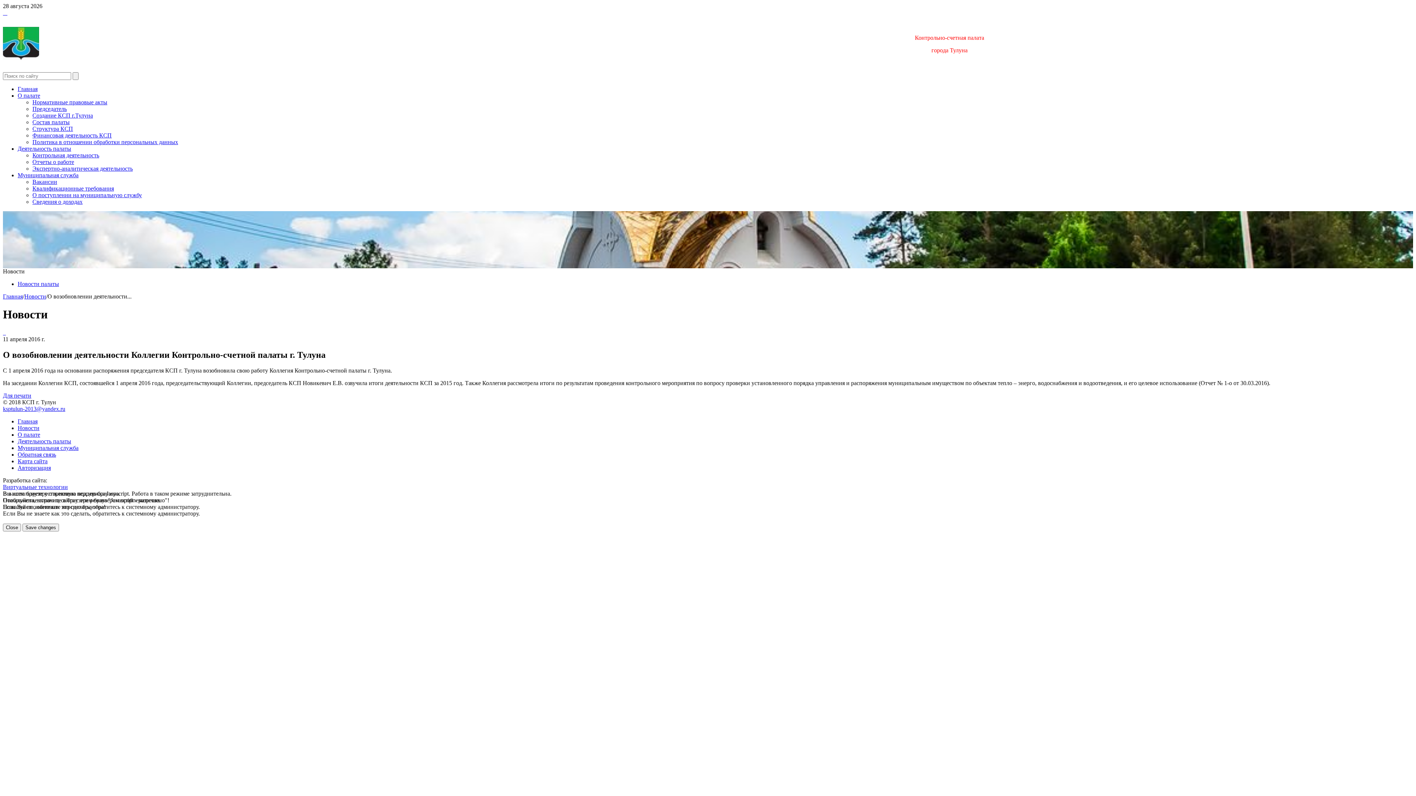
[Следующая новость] (3, 332)
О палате (29, 95)
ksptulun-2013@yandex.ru (34, 409)
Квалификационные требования (73, 188)
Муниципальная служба (48, 175)
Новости (35, 296)
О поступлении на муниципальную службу (87, 195)
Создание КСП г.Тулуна (62, 115)
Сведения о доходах (57, 202)
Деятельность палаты (44, 149)
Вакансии (44, 182)
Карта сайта (33, 461)
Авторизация (34, 468)
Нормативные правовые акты (69, 102)
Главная (28, 89)
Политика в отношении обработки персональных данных (105, 142)
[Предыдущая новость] (5, 332)
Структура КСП (52, 129)
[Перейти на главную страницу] (3, 13)
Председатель (49, 109)
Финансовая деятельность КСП (72, 135)
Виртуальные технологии (35, 487)
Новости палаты (38, 284)
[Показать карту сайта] (5, 13)
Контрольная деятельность (65, 155)
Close (12, 527)
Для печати (17, 395)
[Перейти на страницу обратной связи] (6, 13)
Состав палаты (51, 122)
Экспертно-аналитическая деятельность (82, 168)
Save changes (40, 527)
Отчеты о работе (53, 162)
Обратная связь (37, 454)
